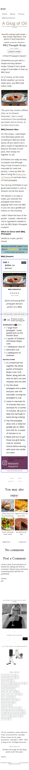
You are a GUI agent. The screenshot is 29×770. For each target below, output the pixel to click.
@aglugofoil (13, 463)
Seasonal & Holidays (15, 710)
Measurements (8, 18)
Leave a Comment (14, 48)
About (12, 14)
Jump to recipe (14, 51)
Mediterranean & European (9, 699)
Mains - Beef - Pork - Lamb (9, 691)
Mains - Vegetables (7, 697)
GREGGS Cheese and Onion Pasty (21, 515)
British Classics (6, 683)
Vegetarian (5, 718)
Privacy (21, 14)
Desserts (21, 42)
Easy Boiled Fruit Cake (21, 533)
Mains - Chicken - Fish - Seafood (10, 694)
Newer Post (6, 542)
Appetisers (5, 677)
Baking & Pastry (10, 42)
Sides (3, 713)
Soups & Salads (6, 716)
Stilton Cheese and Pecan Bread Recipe (8, 515)
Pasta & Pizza (5, 705)
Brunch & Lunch (19, 683)
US (16, 324)
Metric (19, 324)
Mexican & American (7, 702)
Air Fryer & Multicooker (8, 675)
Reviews (4, 710)
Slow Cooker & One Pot (15, 713)
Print (24, 262)
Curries (4, 686)
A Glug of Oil (14, 23)
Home (4, 14)
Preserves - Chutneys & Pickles (10, 708)
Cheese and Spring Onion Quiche (7, 533)
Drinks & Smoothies (7, 688)
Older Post (22, 542)
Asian (13, 677)
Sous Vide (17, 716)
